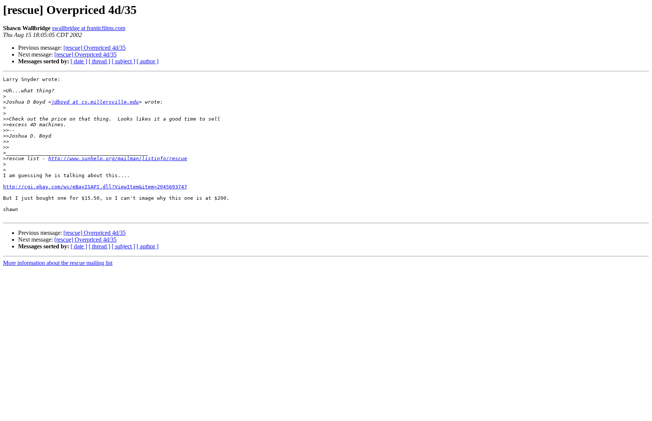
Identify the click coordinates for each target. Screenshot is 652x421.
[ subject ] (123, 61)
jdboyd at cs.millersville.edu (95, 102)
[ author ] (147, 61)
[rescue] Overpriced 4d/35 (94, 47)
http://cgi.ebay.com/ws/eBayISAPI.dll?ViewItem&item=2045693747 (95, 187)
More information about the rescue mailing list (57, 263)
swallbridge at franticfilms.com (88, 28)
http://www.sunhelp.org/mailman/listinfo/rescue (117, 158)
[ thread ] (99, 61)
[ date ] (79, 61)
